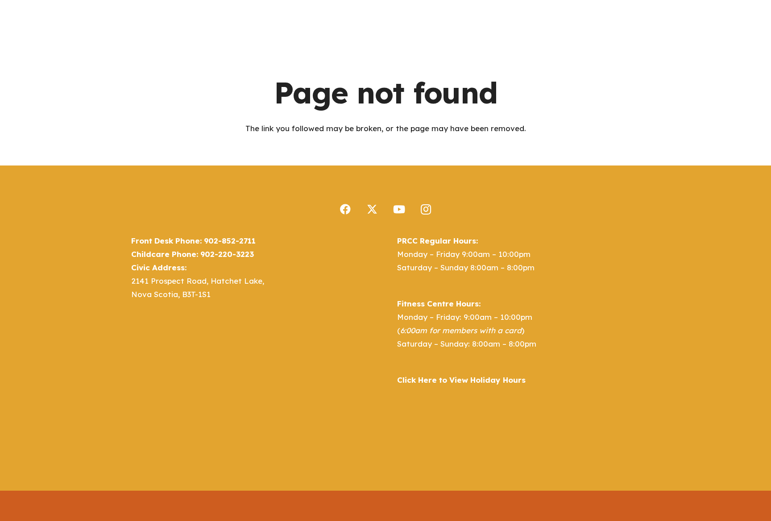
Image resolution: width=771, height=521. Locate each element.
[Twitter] (372, 209)
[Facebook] (345, 209)
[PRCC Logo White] (176, 31)
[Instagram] (425, 209)
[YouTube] (399, 209)
